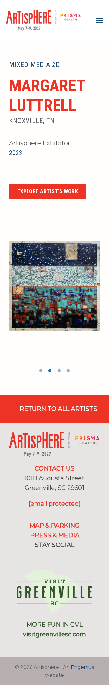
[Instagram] (25, 174)
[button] (99, 20)
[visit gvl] (54, 592)
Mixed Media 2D (34, 64)
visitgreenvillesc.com (54, 634)
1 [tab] (41, 371)
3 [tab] (59, 371)
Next (104, 293)
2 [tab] (50, 371)
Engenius (82, 667)
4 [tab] (68, 371)
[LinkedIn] (64, 557)
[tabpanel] (54, 286)
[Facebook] (12, 173)
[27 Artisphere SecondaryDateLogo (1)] (43, 20)
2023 (15, 152)
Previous (5, 293)
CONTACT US (54, 468)
